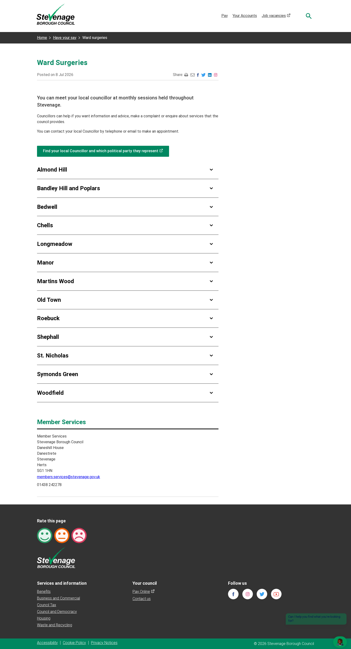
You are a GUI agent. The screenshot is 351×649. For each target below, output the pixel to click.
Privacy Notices (104, 642)
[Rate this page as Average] (61, 535)
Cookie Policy (74, 642)
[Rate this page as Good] (44, 535)
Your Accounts (245, 15)
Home (42, 37)
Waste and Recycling (54, 625)
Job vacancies (276, 15)
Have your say (64, 37)
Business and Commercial (58, 598)
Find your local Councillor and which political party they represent (106, 151)
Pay (224, 15)
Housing (43, 618)
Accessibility (47, 642)
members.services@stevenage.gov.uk (68, 477)
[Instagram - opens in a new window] (215, 74)
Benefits (44, 591)
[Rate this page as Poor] (79, 535)
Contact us (142, 598)
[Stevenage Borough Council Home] (56, 557)
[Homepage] (56, 14)
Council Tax (46, 605)
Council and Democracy (57, 611)
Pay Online (144, 591)
